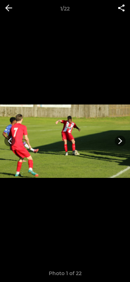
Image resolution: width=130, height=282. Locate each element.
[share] (121, 9)
